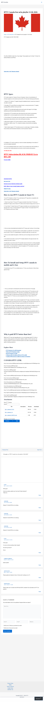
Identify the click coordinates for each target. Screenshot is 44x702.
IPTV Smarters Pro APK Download (13, 350)
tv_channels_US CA (10, 409)
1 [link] (12, 420)
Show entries (8, 402)
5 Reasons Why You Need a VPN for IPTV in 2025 (16, 355)
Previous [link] (7, 420)
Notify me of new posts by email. (10, 628)
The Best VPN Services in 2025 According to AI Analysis (18, 356)
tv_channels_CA (9, 412)
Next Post (40, 449)
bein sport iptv (7, 181)
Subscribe (38, 698)
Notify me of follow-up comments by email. (13, 625)
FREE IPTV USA (7, 188)
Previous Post (4, 449)
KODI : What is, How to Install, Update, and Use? (14, 186)
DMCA (10, 684)
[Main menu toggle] (41, 2)
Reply (40, 495)
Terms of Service (10, 686)
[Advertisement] (22, 47)
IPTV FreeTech (4, 2)
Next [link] (17, 420)
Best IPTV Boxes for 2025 (11, 353)
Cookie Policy (10, 688)
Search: (5, 404)
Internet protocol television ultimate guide (13, 183)
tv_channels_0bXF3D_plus (11, 415)
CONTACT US (10, 689)
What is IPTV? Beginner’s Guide (13, 351)
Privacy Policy (10, 683)
